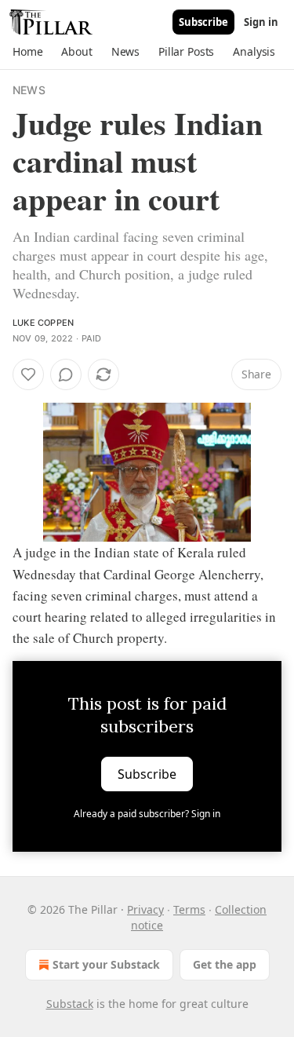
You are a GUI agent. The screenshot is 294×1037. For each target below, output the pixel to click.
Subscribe (203, 22)
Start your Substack (106, 964)
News (29, 90)
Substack (69, 1003)
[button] (27, 52)
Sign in (261, 22)
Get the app (224, 964)
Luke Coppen (43, 322)
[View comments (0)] (66, 374)
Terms (189, 909)
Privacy (145, 909)
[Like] (28, 374)
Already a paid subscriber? (147, 813)
